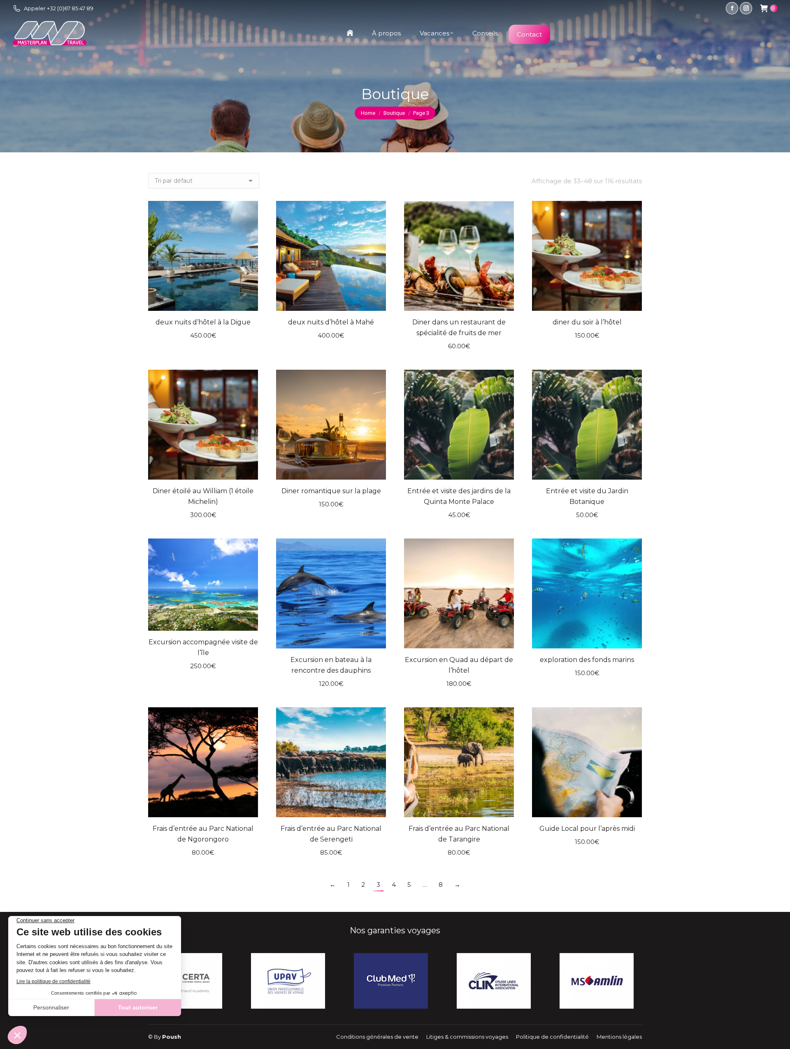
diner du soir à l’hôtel (587, 322)
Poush (171, 1036)
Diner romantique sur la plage (331, 491)
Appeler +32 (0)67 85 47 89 (58, 8)
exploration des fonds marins (587, 660)
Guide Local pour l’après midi (587, 828)
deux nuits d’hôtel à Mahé (331, 322)
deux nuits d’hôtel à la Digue (203, 322)
